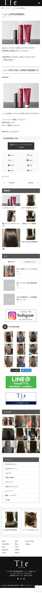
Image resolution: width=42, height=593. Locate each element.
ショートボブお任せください (31, 530)
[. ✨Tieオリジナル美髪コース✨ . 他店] (21, 337)
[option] (11, 522)
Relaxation (5, 550)
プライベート (9, 482)
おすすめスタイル (11, 464)
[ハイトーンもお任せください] (21, 421)
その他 (7, 500)
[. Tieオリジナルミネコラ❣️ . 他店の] (21, 361)
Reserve (17, 552)
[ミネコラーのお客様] (21, 447)
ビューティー (9, 491)
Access (4, 552)
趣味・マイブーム (11, 495)
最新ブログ (11, 262)
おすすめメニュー (30, 262)
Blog (16, 544)
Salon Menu (5, 544)
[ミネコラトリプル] (8, 434)
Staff (16, 541)
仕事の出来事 (9, 477)
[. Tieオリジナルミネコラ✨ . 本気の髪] (8, 349)
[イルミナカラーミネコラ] (21, 434)
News (16, 547)
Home (4, 541)
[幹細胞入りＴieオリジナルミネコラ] (34, 421)
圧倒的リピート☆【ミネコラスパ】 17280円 (21, 146)
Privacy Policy (29, 541)
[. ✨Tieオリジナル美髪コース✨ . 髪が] (21, 349)
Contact (17, 550)
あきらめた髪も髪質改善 (10, 530)
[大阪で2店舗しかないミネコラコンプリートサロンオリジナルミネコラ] (8, 421)
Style (3, 547)
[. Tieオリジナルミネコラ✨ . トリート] (33, 361)
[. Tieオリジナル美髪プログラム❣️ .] (8, 337)
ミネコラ (10, 17)
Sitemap (27, 544)
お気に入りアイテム (11, 486)
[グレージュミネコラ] (34, 447)
